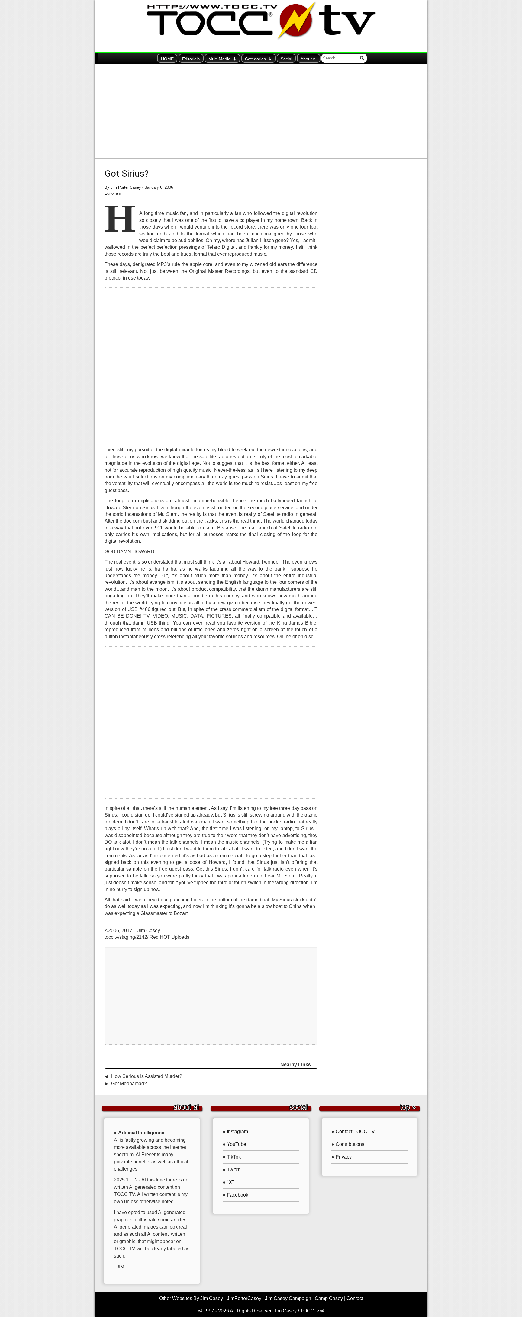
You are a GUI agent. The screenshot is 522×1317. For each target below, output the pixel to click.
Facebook (237, 1194)
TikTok (234, 1156)
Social (286, 58)
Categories (255, 58)
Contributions (350, 1144)
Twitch (234, 1169)
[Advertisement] (261, 111)
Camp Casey (329, 1298)
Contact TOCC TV (355, 1131)
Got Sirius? (127, 173)
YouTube (236, 1144)
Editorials (191, 58)
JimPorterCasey (244, 1298)
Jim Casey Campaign (288, 1298)
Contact (354, 1298)
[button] (362, 58)
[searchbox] (344, 58)
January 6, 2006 (159, 187)
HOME (167, 58)
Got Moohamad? (129, 1083)
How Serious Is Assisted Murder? (146, 1076)
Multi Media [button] (219, 58)
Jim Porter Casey (126, 187)
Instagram (237, 1131)
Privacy (344, 1156)
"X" (230, 1182)
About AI (309, 58)
